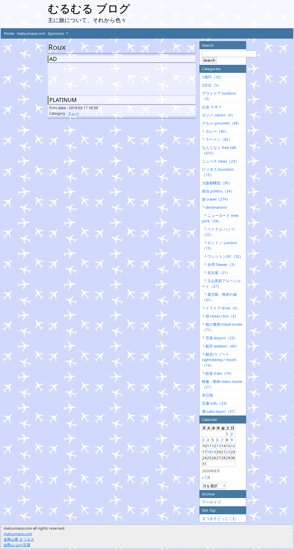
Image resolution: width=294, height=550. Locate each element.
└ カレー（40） (215, 131)
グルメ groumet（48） (221, 123)
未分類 (207, 395)
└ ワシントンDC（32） (222, 256)
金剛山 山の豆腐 (17, 544)
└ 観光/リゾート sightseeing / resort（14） (219, 360)
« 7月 (206, 477)
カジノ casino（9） (218, 114)
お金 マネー (212, 106)
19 (214, 451)
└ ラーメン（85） (217, 139)
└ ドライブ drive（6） (221, 307)
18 (209, 451)
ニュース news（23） (220, 161)
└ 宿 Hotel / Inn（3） (220, 316)
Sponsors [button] (56, 33)
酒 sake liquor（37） (219, 411)
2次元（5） (211, 85)
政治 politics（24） (218, 191)
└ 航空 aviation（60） (220, 346)
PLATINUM (63, 100)
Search (209, 60)
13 (219, 445)
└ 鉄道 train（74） (218, 373)
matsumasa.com (31, 33)
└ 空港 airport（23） (219, 337)
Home (9, 33)
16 (233, 445)
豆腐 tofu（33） (215, 403)
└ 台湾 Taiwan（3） (219, 264)
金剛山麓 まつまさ (19, 539)
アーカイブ (211, 502)
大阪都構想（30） (217, 182)
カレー (73, 113)
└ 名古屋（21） (216, 272)
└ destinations (214, 207)
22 (228, 451)
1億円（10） (212, 76)
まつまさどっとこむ (219, 518)
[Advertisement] (65, 78)
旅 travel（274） (216, 199)
